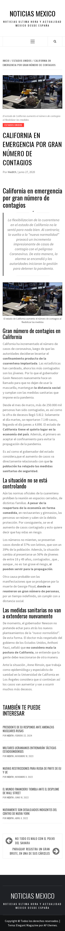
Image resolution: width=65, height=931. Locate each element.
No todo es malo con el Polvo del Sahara (35, 840)
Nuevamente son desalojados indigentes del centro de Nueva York (30, 812)
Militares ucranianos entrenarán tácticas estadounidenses (29, 750)
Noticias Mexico (32, 13)
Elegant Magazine (27, 925)
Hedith (12, 172)
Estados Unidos (13, 124)
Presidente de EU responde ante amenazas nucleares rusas (28, 729)
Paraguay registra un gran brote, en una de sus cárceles (30, 851)
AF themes (50, 925)
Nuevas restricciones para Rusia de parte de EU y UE (32, 770)
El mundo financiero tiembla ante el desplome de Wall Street (31, 791)
